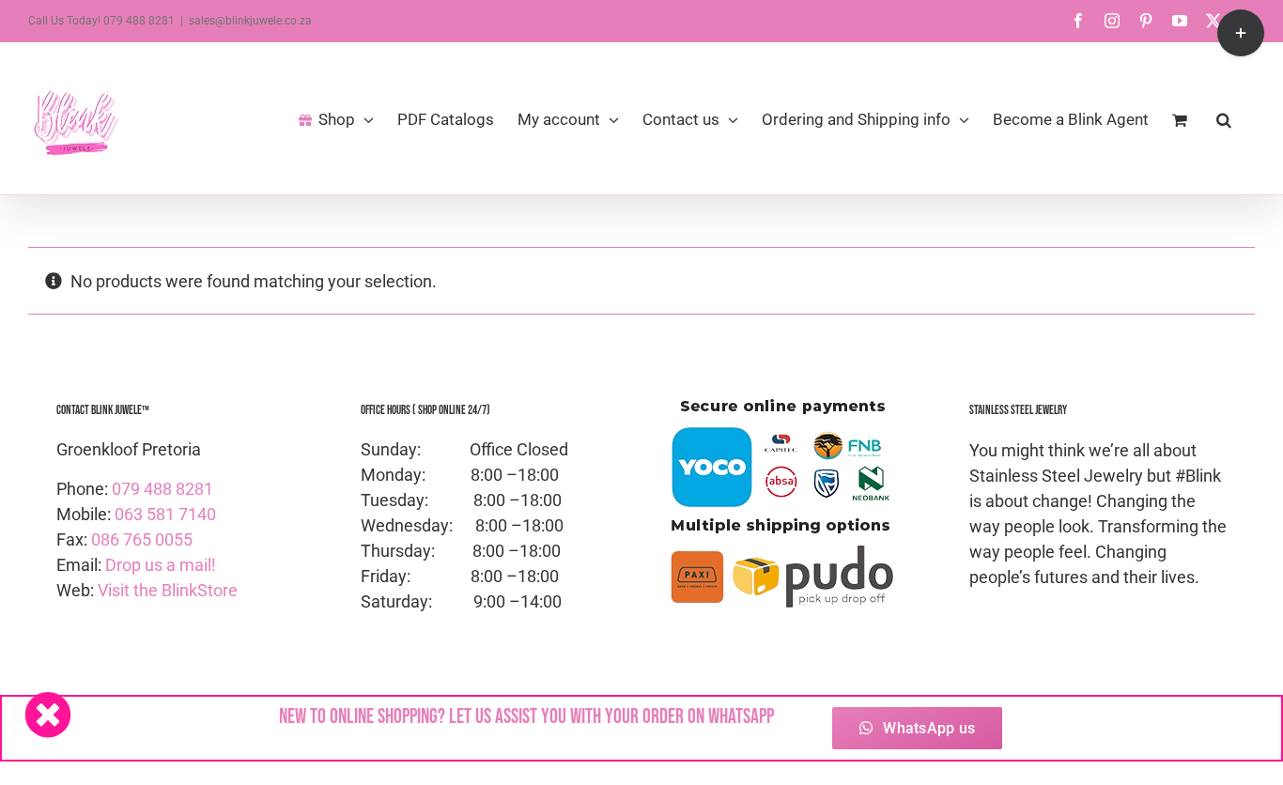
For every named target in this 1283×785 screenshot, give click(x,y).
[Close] (48, 714)
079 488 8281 (162, 489)
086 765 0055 (142, 539)
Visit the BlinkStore (168, 590)
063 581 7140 (165, 514)
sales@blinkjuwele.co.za (250, 20)
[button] (1223, 118)
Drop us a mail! (160, 565)
